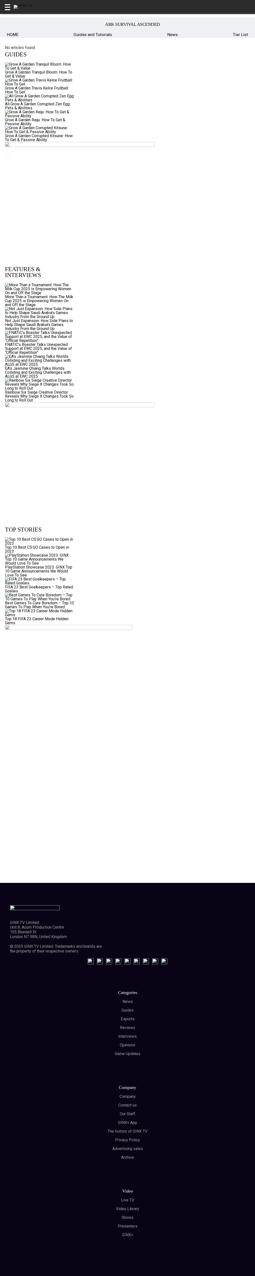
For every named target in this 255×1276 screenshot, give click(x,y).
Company (128, 1096)
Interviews (127, 1036)
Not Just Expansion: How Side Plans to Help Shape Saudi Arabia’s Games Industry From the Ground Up (39, 324)
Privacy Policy (127, 1140)
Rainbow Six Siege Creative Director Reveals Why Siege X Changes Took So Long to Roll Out (39, 396)
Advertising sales (127, 1148)
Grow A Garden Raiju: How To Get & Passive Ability (35, 122)
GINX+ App (127, 1122)
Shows (127, 1217)
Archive (127, 1157)
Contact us (127, 1105)
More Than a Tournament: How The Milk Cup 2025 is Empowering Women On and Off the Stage (39, 300)
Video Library (127, 1208)
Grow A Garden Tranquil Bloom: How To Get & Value (38, 74)
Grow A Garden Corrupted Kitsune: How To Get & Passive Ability (39, 137)
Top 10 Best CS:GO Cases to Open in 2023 (37, 549)
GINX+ (127, 1235)
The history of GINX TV (127, 1131)
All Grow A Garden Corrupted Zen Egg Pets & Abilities (37, 106)
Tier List (240, 34)
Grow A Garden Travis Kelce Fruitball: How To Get (37, 90)
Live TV (127, 1200)
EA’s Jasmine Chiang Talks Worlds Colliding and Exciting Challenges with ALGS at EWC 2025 (38, 372)
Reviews (127, 1027)
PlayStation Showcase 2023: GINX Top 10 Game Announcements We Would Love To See (38, 571)
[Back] (12, 24)
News (172, 34)
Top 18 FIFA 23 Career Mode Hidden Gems (36, 621)
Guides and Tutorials (92, 34)
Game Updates (127, 1053)
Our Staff (127, 1113)
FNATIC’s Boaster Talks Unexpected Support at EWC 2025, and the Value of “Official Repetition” (38, 348)
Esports (127, 1019)
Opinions (127, 1045)
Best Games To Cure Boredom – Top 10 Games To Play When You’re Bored (39, 605)
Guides (128, 1010)
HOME (12, 34)
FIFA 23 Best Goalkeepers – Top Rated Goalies (39, 589)
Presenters (127, 1226)
